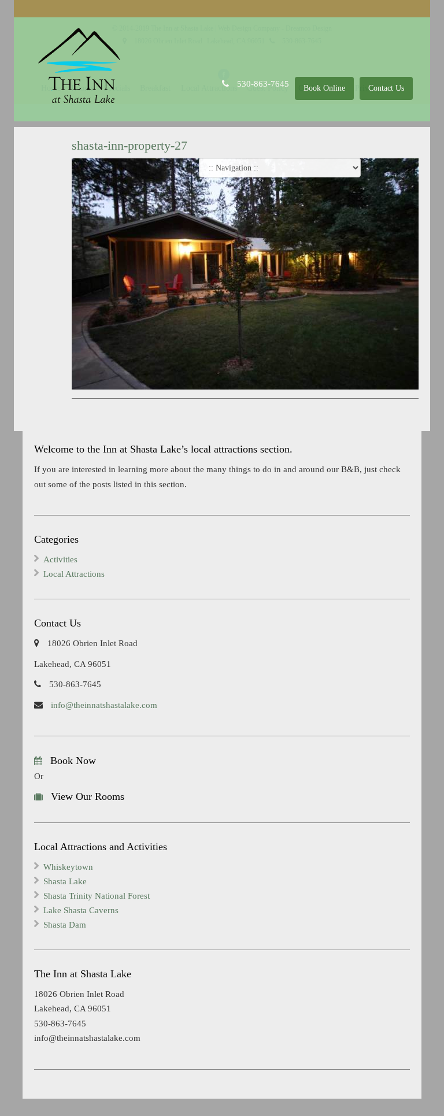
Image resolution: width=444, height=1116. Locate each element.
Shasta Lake (65, 881)
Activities (60, 559)
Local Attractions (74, 574)
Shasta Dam (64, 924)
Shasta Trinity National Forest (96, 895)
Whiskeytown (68, 867)
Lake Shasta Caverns (81, 910)
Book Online (324, 88)
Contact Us (386, 88)
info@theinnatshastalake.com (103, 705)
